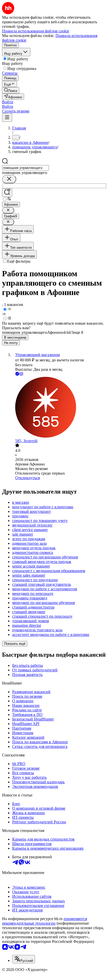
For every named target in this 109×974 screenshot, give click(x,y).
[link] (10, 90)
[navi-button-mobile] (7, 117)
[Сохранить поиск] (7, 192)
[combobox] (25, 167)
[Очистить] (9, 179)
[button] (7, 102)
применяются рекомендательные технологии (44, 921)
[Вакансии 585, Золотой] (59, 408)
